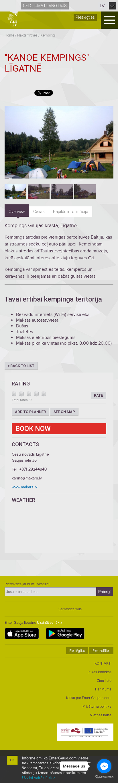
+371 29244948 (33, 469)
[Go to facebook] (104, 766)
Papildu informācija (70, 211)
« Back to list (21, 366)
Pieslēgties (85, 17)
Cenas (39, 211)
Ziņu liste (104, 680)
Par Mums (103, 689)
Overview (17, 211)
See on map (64, 412)
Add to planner (30, 412)
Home (9, 35)
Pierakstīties (101, 651)
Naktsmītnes (27, 35)
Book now (33, 429)
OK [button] (12, 760)
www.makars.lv (24, 487)
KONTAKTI (103, 663)
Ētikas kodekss (99, 672)
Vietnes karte (100, 715)
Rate (98, 395)
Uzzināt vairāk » (49, 622)
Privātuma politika (96, 706)
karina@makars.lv (27, 478)
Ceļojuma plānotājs (45, 5)
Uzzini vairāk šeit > (38, 777)
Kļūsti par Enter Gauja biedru (88, 698)
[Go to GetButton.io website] (104, 777)
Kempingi (48, 35)
